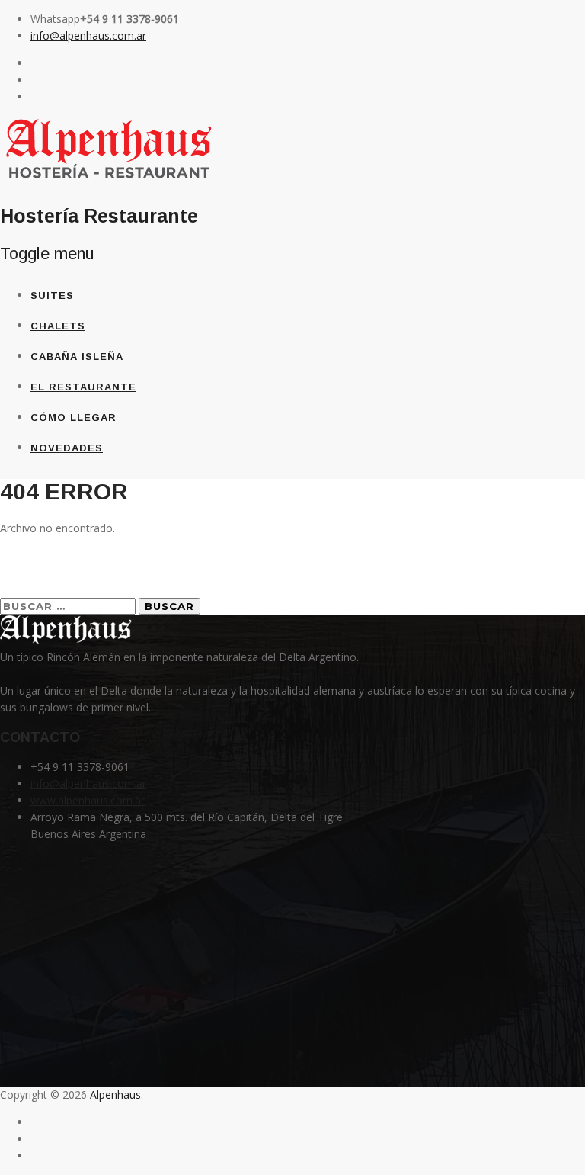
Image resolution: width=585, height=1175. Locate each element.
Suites (52, 295)
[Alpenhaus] (109, 179)
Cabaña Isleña (76, 356)
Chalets (57, 326)
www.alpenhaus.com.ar (87, 800)
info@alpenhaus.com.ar (88, 35)
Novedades (66, 448)
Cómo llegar (73, 417)
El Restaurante (83, 387)
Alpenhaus (115, 1094)
